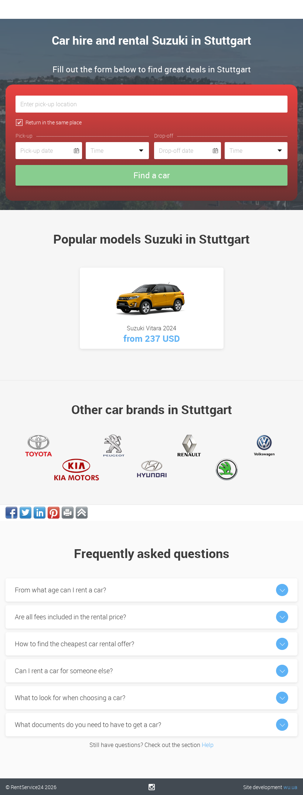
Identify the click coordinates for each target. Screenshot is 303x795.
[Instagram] (151, 786)
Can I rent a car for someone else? (64, 670)
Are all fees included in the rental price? (70, 616)
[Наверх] (82, 513)
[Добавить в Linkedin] (39, 513)
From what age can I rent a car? (60, 589)
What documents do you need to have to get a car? (88, 724)
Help (208, 745)
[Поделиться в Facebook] (11, 513)
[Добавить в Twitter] (25, 513)
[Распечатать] (68, 513)
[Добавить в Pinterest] (53, 513)
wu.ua (290, 787)
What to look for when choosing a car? (70, 697)
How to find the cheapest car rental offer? (74, 643)
